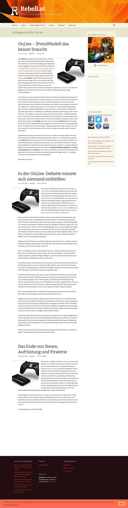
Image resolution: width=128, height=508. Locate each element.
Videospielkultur (43, 465)
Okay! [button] (122, 504)
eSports (51, 25)
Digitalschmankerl (69, 468)
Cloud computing (53, 369)
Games (24, 25)
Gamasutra (65, 88)
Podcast (14, 25)
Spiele (32, 53)
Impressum (72, 25)
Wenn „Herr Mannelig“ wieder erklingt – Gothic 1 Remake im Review (23, 467)
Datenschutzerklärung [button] (11, 505)
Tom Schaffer (42, 183)
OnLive (69, 361)
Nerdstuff (61, 25)
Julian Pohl (41, 53)
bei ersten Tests (61, 208)
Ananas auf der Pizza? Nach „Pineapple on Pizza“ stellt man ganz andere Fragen (23, 474)
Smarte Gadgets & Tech (37, 25)
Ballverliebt (67, 465)
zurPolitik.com (68, 471)
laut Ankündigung (45, 395)
